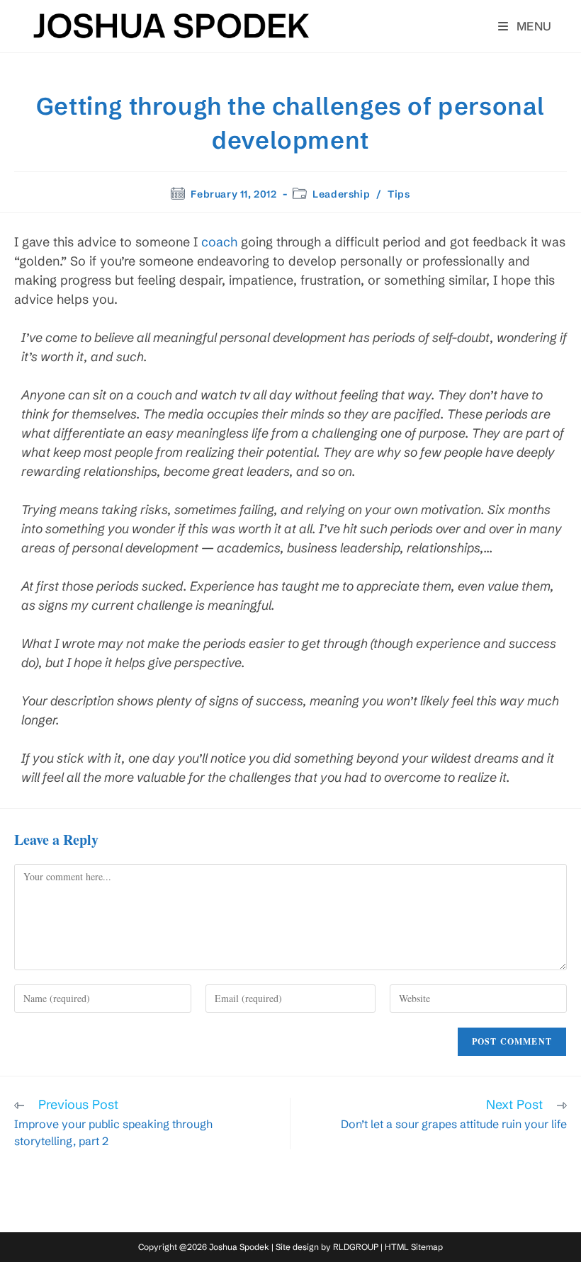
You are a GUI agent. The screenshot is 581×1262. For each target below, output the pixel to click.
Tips (399, 194)
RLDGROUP (355, 1246)
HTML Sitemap (414, 1246)
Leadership (341, 194)
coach (219, 242)
